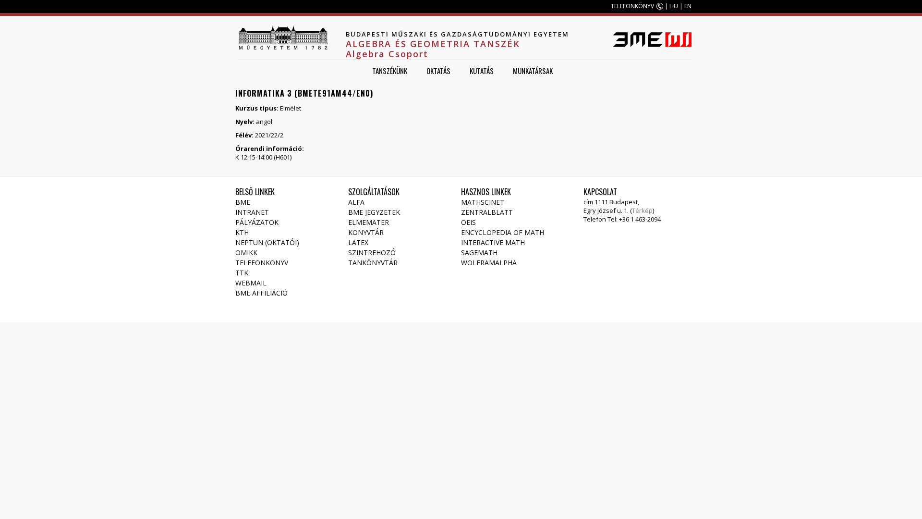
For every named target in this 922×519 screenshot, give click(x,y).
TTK (241, 272)
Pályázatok (257, 222)
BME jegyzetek (374, 212)
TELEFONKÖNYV (632, 6)
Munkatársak (533, 70)
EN (688, 6)
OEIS (468, 222)
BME (242, 202)
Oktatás (438, 70)
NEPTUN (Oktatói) (267, 242)
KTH (242, 232)
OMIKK (246, 252)
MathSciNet (482, 202)
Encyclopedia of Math (502, 232)
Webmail (251, 282)
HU (673, 6)
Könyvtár (366, 232)
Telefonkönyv (261, 262)
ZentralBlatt (487, 212)
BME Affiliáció (261, 292)
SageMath (479, 252)
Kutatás (482, 70)
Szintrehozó (372, 252)
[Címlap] (282, 37)
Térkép (642, 210)
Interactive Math (493, 242)
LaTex (358, 242)
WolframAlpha (489, 262)
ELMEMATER (368, 222)
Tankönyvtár (373, 262)
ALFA (356, 202)
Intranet (252, 212)
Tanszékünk (389, 70)
